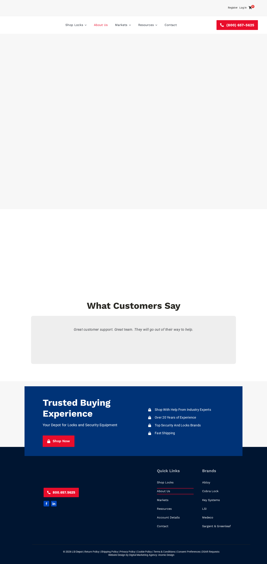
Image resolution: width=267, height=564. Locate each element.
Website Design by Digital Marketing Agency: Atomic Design (141, 554)
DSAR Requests (210, 551)
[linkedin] (54, 503)
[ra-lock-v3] (69, 5)
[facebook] (46, 503)
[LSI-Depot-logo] (27, 21)
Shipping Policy (110, 551)
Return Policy (92, 551)
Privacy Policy (128, 551)
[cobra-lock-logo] (198, 5)
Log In (243, 7)
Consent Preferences (188, 551)
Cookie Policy (144, 551)
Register (233, 7)
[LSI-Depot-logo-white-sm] (71, 468)
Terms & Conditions (164, 551)
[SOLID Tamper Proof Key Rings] (155, 2)
